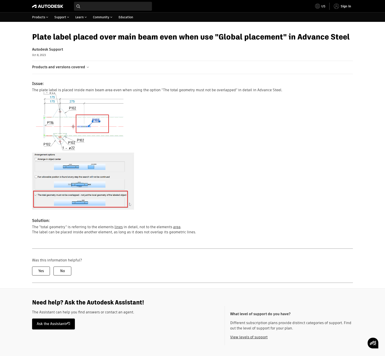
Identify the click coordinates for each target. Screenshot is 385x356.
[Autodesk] (47, 6)
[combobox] (113, 6)
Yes (41, 270)
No (62, 270)
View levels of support (249, 337)
